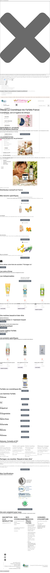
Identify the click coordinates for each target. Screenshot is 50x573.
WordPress (46, 566)
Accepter (2, 91)
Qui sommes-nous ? (16, 562)
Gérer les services (5, 86)
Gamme (1, 396)
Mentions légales (17, 564)
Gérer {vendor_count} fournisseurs (8, 87)
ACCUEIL (5, 104)
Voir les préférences (12, 91)
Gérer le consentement (4, 571)
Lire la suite (3, 308)
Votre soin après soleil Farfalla (18, 447)
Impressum (4, 94)
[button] (25, 37)
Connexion (16, 530)
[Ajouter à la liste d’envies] (8, 300)
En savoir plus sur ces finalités (7, 88)
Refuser (6, 91)
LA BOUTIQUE (5, 105)
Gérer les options (5, 85)
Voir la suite (2, 455)
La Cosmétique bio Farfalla (19, 453)
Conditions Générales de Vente (14, 568)
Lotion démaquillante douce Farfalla (5, 448)
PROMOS (4, 160)
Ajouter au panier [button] (21, 308)
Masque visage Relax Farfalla (43, 447)
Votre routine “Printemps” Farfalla (30, 448)
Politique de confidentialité (7, 92)
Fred (2, 456)
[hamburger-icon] (16, 105)
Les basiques (2, 215)
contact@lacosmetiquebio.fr (19, 527)
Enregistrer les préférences (22, 91)
